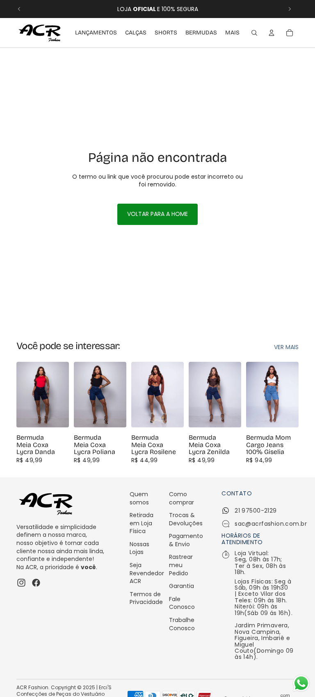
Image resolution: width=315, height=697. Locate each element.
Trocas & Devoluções (186, 519)
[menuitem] (232, 33)
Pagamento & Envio (186, 540)
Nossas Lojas (139, 548)
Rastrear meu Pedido (181, 565)
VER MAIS (286, 347)
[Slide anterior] (19, 9)
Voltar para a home (157, 214)
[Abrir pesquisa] (254, 33)
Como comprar (181, 498)
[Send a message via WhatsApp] (301, 683)
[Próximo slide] (290, 9)
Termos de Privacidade (146, 598)
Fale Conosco (182, 603)
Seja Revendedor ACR (147, 573)
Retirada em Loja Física (141, 523)
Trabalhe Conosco (182, 624)
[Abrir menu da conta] (271, 33)
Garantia (181, 586)
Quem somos (139, 498)
